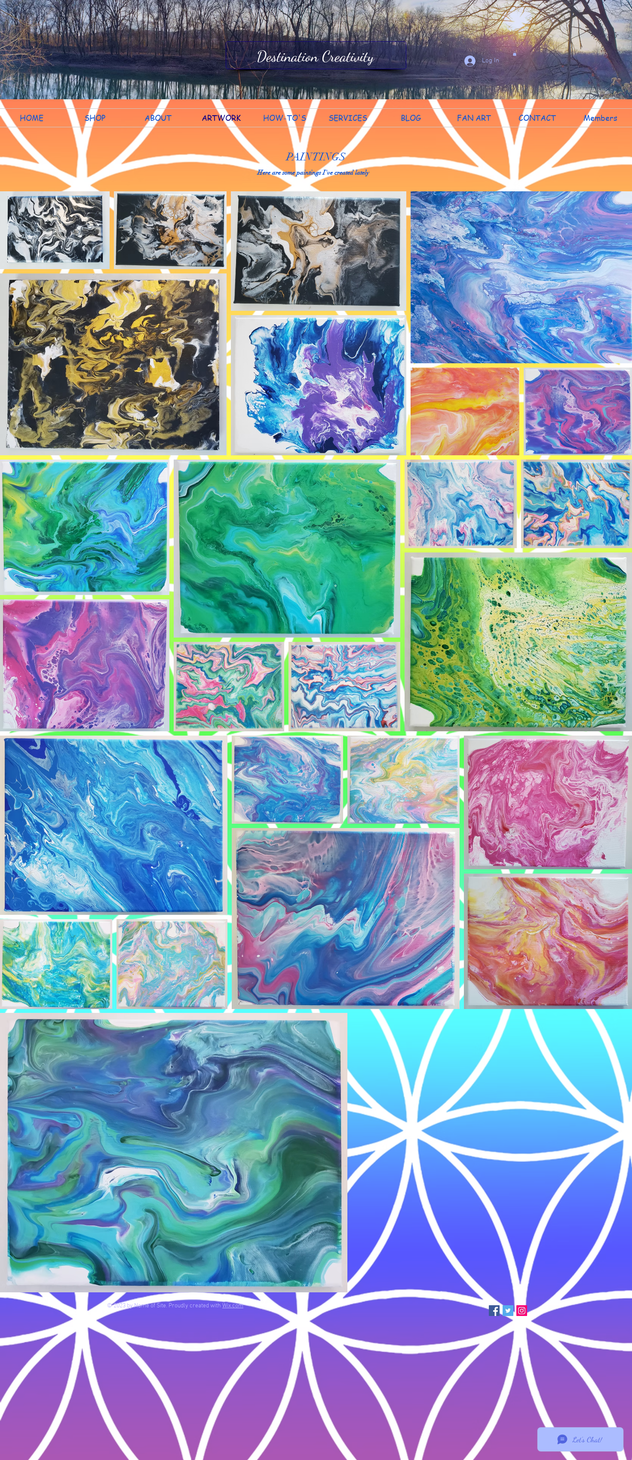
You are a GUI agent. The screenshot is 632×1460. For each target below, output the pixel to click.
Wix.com (232, 1306)
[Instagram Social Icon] (521, 1310)
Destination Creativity (315, 56)
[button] (514, 54)
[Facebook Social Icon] (494, 1310)
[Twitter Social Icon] (508, 1310)
